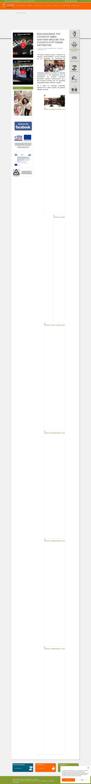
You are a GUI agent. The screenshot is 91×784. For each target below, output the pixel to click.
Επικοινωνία (74, 92)
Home (67, 1)
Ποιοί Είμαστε (74, 37)
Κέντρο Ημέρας (74, 61)
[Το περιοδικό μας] (23, 103)
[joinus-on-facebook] (23, 125)
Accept (68, 779)
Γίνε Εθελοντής (74, 71)
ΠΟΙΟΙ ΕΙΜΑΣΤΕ (21, 5)
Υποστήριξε (74, 1)
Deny (82, 779)
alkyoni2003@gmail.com (17, 1)
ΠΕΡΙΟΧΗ (57, 5)
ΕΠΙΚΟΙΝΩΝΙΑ (66, 5)
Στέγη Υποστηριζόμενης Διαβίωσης (74, 49)
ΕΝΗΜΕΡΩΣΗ (39, 5)
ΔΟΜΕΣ (30, 5)
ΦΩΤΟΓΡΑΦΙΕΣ (21, 13)
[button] (88, 768)
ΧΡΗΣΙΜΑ (48, 5)
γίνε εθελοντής (18, 768)
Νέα (45, 49)
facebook (7, 1)
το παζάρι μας (41, 768)
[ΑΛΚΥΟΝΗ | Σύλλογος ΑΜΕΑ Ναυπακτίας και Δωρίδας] (8, 6)
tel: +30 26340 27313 (30, 1)
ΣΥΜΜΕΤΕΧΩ (76, 5)
